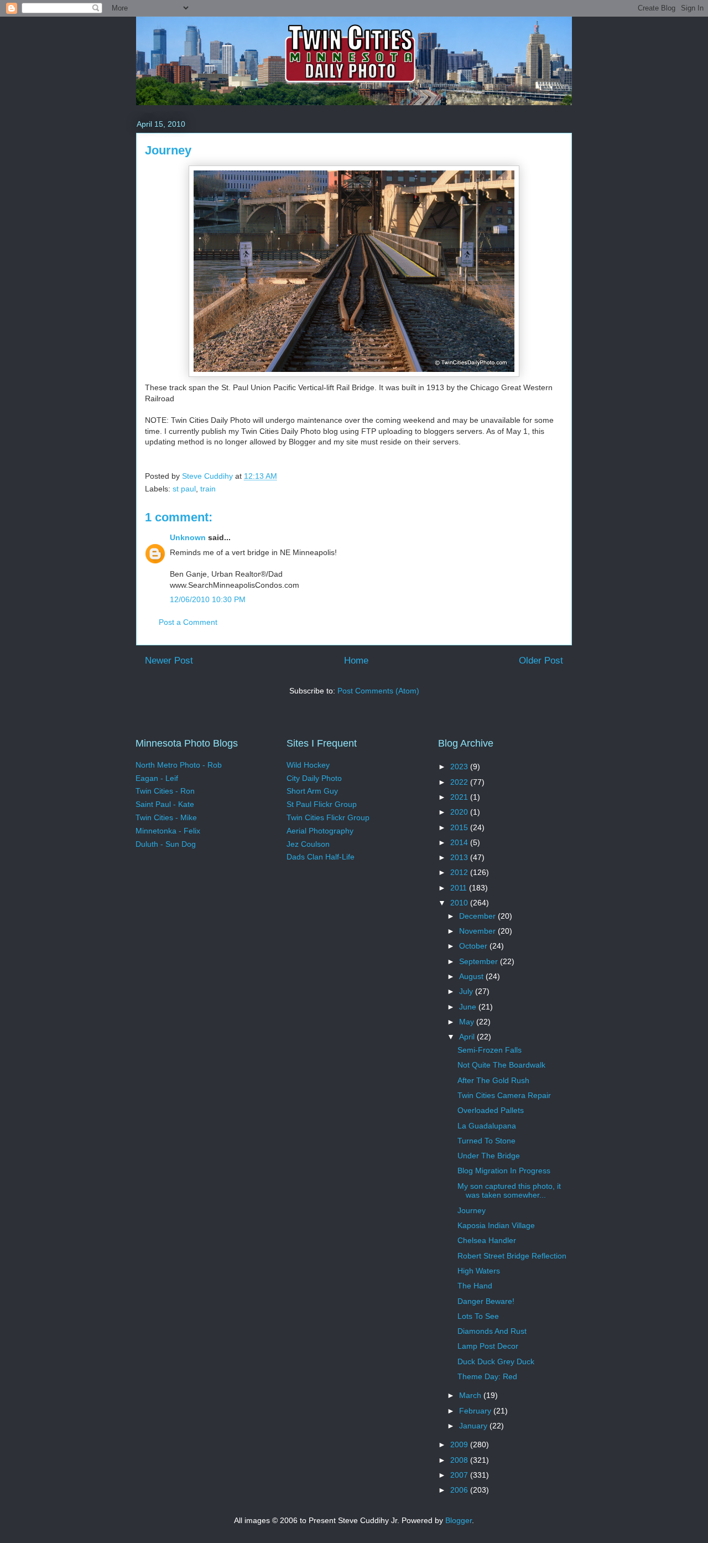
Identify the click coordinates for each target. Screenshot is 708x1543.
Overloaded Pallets (490, 1110)
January (474, 1425)
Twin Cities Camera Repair (504, 1095)
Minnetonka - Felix (168, 830)
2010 (460, 902)
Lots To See (478, 1316)
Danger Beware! (485, 1301)
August (472, 976)
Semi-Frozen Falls (489, 1049)
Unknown (188, 537)
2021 (460, 797)
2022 (460, 782)
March (471, 1395)
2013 (460, 857)
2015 (460, 827)
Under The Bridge (488, 1155)
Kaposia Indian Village (496, 1225)
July (467, 991)
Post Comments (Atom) (378, 690)
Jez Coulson (308, 844)
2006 (460, 1489)
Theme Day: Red (487, 1376)
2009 (460, 1444)
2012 (460, 872)
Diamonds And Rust (492, 1331)
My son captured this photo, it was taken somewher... (509, 1191)
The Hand (474, 1285)
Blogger (458, 1520)
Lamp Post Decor (487, 1346)
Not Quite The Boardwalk (501, 1064)
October (474, 945)
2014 (460, 842)
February (476, 1410)
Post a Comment (188, 622)
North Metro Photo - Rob (179, 764)
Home (356, 660)
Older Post (541, 660)
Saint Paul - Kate (165, 804)
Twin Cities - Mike (166, 817)
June (468, 1006)
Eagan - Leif (157, 778)
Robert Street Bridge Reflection (511, 1255)
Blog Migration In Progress (503, 1170)
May (467, 1021)
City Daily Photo (314, 778)
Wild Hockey (308, 764)
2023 (460, 766)
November (478, 930)
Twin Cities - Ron (165, 790)
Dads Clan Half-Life (321, 856)
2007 (460, 1474)
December (478, 916)
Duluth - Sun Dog (166, 844)
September (479, 961)
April (468, 1036)
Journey (471, 1210)
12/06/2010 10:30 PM (208, 599)
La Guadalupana (486, 1125)
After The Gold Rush (493, 1080)
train (208, 488)
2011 (459, 887)
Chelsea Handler (486, 1240)
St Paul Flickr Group (322, 804)
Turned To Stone (486, 1140)
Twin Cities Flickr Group (328, 817)
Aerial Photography (320, 830)
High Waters (478, 1270)
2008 (460, 1460)
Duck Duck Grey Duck (495, 1361)
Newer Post (169, 660)
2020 (460, 811)
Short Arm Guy (312, 790)
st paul (184, 488)
